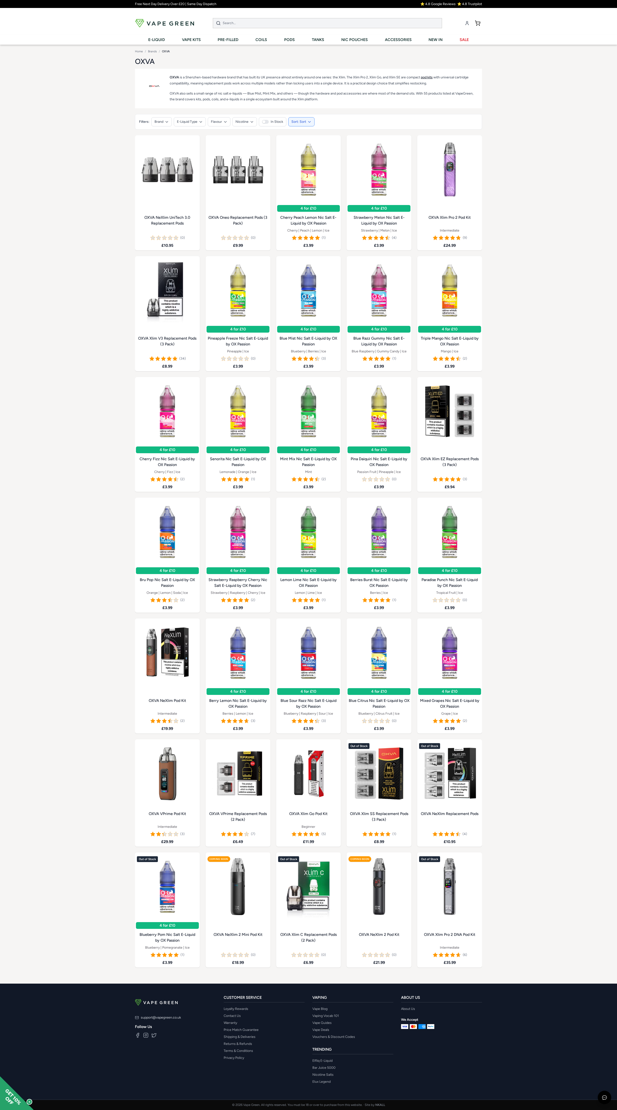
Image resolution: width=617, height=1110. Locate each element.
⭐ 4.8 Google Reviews (438, 4)
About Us (408, 1009)
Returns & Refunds (238, 1044)
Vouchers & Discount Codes (333, 1037)
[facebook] (137, 1035)
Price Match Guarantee (241, 1030)
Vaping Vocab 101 (325, 1016)
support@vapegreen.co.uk (161, 1017)
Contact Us (232, 1016)
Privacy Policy (234, 1058)
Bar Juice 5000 (323, 1068)
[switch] (272, 121)
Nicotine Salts (323, 1075)
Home (139, 51)
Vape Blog (320, 1009)
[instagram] (145, 1035)
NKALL (380, 1105)
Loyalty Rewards (236, 1009)
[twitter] (154, 1035)
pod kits (427, 77)
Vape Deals (320, 1030)
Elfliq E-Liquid (322, 1061)
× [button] (29, 1101)
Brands (152, 51)
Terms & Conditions (238, 1051)
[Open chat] (604, 1097)
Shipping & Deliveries (239, 1037)
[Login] (467, 23)
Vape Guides (322, 1023)
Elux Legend (321, 1082)
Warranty (230, 1023)
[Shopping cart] (477, 23)
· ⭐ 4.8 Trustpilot (469, 4)
